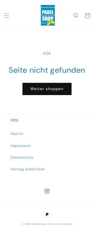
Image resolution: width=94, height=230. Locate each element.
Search (16, 133)
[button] (6, 15)
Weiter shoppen (47, 88)
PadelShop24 (40, 224)
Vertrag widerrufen (27, 169)
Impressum (20, 145)
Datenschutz (21, 157)
